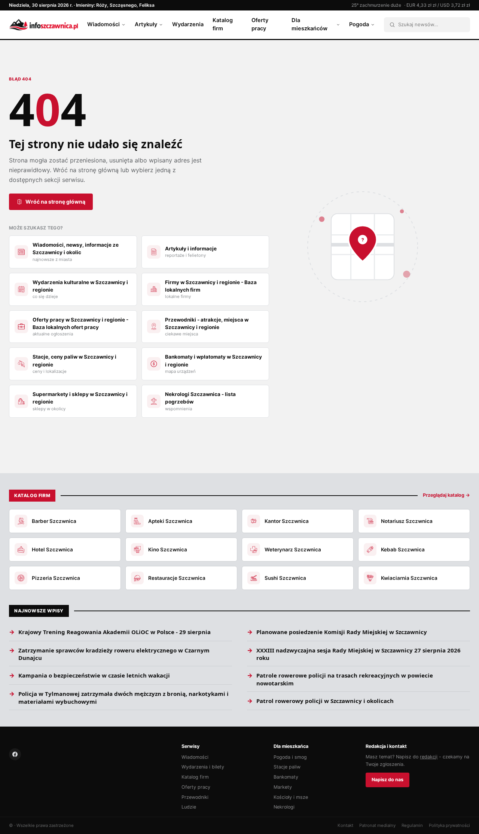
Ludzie (188, 807)
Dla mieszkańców (309, 24)
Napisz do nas (387, 779)
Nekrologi (284, 807)
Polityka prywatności (449, 825)
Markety (283, 787)
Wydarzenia (188, 24)
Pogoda (359, 24)
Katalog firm (223, 24)
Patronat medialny (377, 825)
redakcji (428, 757)
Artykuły (146, 24)
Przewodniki (194, 797)
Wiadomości (103, 24)
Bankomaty (286, 777)
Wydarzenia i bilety (202, 767)
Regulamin (412, 825)
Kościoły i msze (291, 797)
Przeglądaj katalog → (446, 495)
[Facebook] (15, 754)
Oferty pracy (259, 24)
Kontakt (345, 825)
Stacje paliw (287, 767)
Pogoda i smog (290, 757)
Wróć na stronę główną (55, 201)
